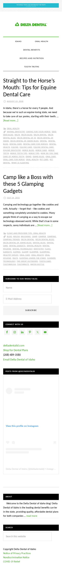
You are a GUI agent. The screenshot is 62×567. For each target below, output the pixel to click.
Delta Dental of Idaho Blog (31, 24)
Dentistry (39, 249)
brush (16, 237)
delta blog (26, 135)
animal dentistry (16, 132)
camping (51, 237)
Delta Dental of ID (26, 138)
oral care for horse (14, 160)
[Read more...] (10, 120)
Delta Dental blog (44, 240)
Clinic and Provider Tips (19, 233)
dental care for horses (35, 144)
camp (34, 237)
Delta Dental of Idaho (16, 469)
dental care (16, 144)
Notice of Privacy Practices (17, 553)
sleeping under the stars (32, 258)
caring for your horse (38, 132)
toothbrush (9, 264)
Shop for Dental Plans (15, 350)
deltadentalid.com (13, 345)
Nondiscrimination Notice (16, 557)
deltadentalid (37, 469)
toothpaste (23, 264)
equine (14, 147)
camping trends (11, 240)
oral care (51, 157)
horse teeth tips (18, 153)
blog (9, 237)
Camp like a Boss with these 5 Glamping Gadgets (28, 184)
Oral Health (13, 129)
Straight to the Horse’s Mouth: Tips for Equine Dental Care (29, 88)
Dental (43, 141)
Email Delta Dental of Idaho (19, 359)
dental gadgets (17, 246)
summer (51, 258)
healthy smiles (10, 255)
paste (15, 258)
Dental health (34, 246)
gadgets (7, 252)
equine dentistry (12, 150)
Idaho (28, 157)
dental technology (22, 249)
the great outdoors (27, 261)
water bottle (37, 264)
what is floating (20, 163)
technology (9, 261)
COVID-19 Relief (11, 561)
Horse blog (28, 150)
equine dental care (44, 147)
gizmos (17, 252)
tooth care (45, 261)
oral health (32, 160)
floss (48, 249)
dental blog (39, 243)
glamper (34, 252)
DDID (54, 132)
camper (42, 237)
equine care (26, 147)
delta (17, 135)
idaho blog (38, 157)
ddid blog (8, 135)
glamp (25, 252)
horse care (41, 150)
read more (31, 516)
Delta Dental (40, 135)
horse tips (34, 153)
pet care (44, 160)
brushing (26, 237)
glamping (45, 252)
